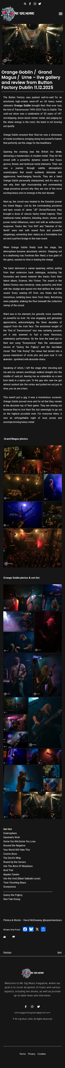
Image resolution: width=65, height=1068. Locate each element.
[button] (25, 3)
